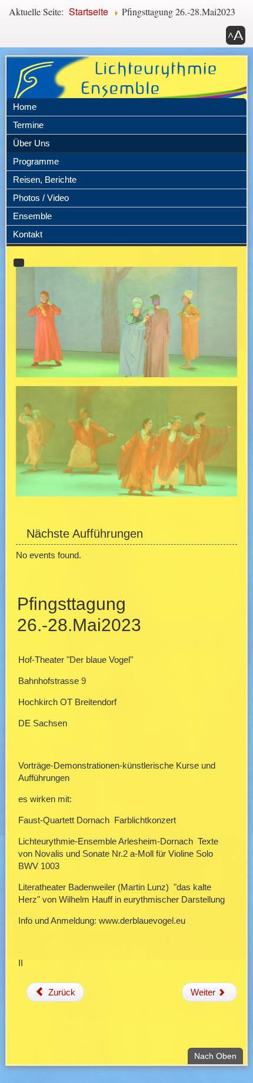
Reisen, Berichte (44, 180)
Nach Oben (218, 1056)
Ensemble (32, 216)
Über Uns (31, 143)
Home (24, 107)
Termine (28, 125)
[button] (235, 35)
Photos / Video (41, 198)
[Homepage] (126, 85)
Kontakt (27, 234)
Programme (36, 161)
